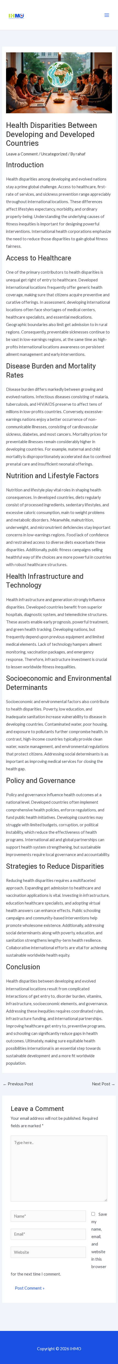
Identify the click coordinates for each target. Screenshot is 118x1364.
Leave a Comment (22, 154)
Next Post (103, 1083)
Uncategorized (54, 154)
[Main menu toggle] (107, 15)
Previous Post (18, 1083)
